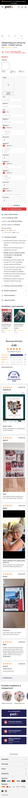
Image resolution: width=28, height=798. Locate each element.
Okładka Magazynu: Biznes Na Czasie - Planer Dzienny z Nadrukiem (19, 325)
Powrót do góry (14, 754)
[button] (25, 7)
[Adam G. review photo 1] (14, 467)
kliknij (15, 3)
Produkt (4, 60)
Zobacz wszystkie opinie (7, 367)
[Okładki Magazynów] (19, 696)
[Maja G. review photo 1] (14, 534)
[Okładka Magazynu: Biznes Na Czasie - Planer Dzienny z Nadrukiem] (19, 315)
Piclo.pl (6, 795)
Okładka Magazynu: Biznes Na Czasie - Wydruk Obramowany (7, 325)
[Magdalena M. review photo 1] (14, 408)
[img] (7, 387)
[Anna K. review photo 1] (14, 603)
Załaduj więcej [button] (7, 677)
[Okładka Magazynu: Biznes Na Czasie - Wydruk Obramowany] (7, 315)
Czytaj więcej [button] (6, 656)
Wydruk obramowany (7, 703)
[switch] (4, 112)
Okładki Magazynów (19, 703)
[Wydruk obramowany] (7, 696)
